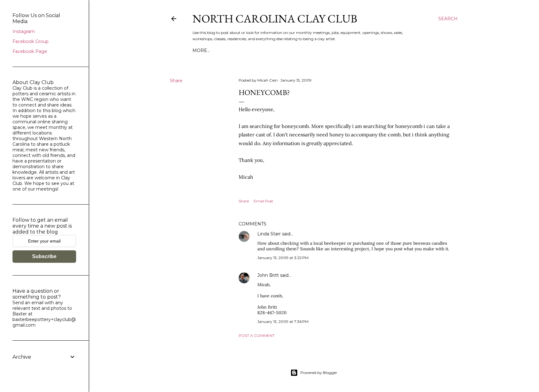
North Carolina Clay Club (274, 18)
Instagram (23, 31)
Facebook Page (29, 51)
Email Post (263, 201)
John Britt (268, 275)
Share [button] (176, 80)
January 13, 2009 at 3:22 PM (282, 257)
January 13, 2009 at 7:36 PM (282, 321)
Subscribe (44, 256)
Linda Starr (269, 234)
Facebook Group (30, 41)
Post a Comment (256, 335)
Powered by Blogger (318, 372)
